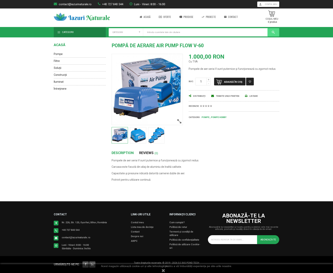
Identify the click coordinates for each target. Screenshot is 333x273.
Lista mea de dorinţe (142, 227)
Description (123, 153)
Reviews (148, 153)
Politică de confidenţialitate (184, 239)
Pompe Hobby (218, 117)
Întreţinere (60, 88)
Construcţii (60, 74)
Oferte (167, 16)
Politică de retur (178, 227)
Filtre (57, 60)
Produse (188, 16)
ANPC (134, 241)
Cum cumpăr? (177, 222)
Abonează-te (268, 239)
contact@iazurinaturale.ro (75, 4)
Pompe (58, 54)
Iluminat (59, 81)
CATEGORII (117, 32)
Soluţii (57, 67)
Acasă (147, 16)
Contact (233, 16)
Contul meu (137, 222)
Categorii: (194, 117)
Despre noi (137, 236)
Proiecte (211, 16)
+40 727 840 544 (112, 4)
